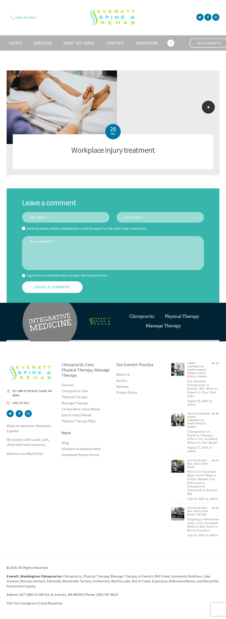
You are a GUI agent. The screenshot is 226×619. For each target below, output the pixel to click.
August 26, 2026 (197, 401)
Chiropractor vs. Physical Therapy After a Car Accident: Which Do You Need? (202, 437)
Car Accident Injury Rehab (81, 409)
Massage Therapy (75, 403)
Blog (65, 443)
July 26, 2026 (195, 499)
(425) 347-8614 (20, 403)
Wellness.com (17, 453)
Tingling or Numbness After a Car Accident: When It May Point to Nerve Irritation (203, 525)
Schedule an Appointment (81, 449)
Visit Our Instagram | (23, 603)
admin (191, 404)
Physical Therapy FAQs (79, 421)
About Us (123, 374)
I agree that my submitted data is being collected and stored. (67, 275)
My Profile (35, 453)
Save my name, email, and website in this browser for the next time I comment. (87, 228)
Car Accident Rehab (198, 413)
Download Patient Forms (80, 454)
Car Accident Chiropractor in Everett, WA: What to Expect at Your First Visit (202, 389)
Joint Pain (200, 514)
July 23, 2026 (195, 535)
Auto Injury (193, 460)
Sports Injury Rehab (76, 415)
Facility (121, 380)
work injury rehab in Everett (213, 107)
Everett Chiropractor (195, 365)
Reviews (122, 386)
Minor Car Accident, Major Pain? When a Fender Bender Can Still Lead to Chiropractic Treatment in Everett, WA (202, 483)
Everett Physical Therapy (197, 375)
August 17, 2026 (197, 447)
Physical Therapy (74, 397)
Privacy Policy (126, 392)
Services (68, 385)
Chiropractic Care (75, 391)
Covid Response (50, 603)
